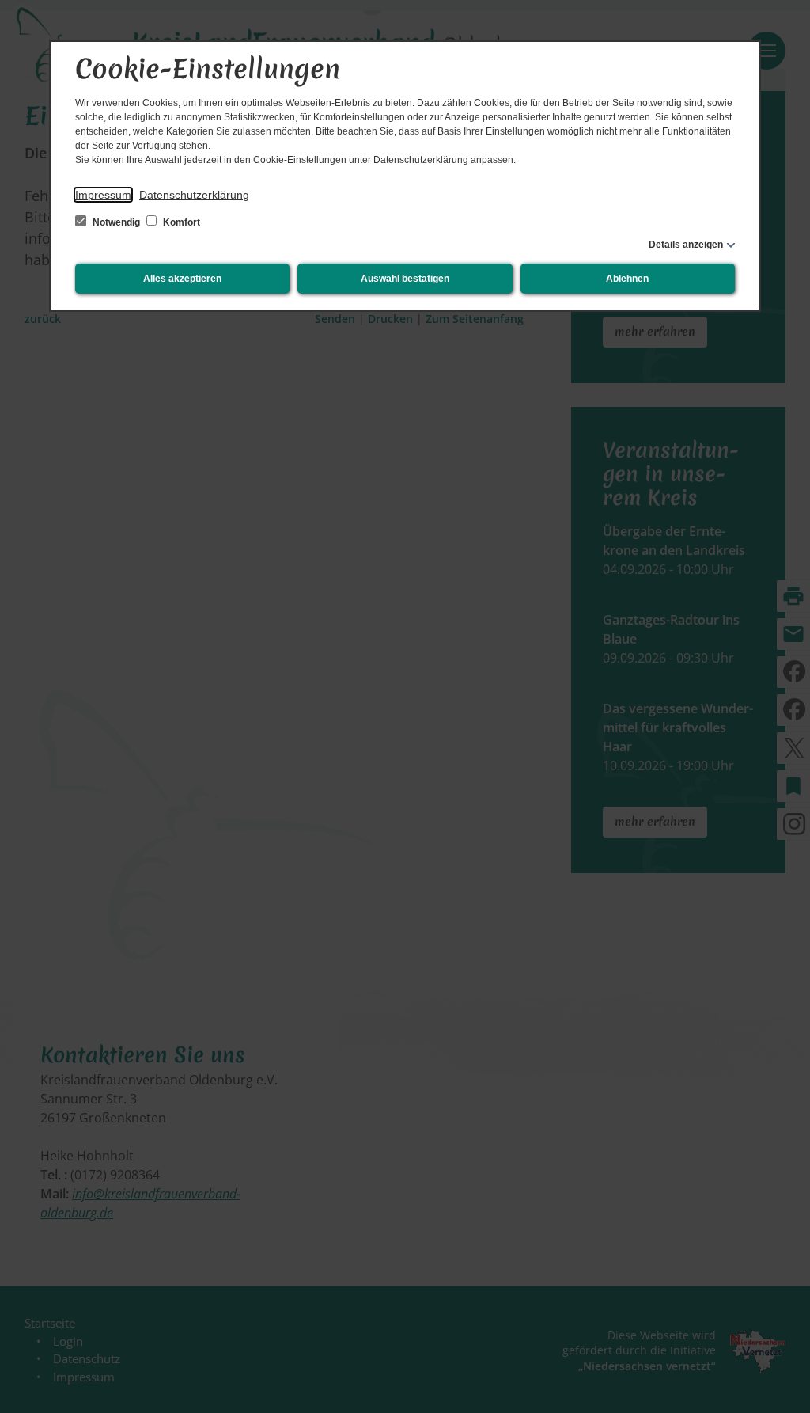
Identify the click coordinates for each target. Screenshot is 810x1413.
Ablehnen (627, 278)
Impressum (103, 194)
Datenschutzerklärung (194, 194)
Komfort (180, 222)
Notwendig (116, 222)
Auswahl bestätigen (405, 278)
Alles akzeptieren (182, 278)
